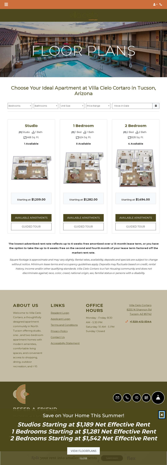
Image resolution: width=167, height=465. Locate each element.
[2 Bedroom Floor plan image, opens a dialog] (136, 168)
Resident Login (60, 312)
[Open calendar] (155, 106)
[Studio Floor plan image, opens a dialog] (31, 168)
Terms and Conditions (64, 325)
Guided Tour (37, 226)
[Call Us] (127, 397)
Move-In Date (121, 105)
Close (83, 458)
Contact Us (58, 337)
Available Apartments (33, 217)
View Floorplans (83, 450)
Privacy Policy (59, 331)
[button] (155, 4)
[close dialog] (162, 414)
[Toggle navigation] (6, 4)
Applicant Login (60, 318)
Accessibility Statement (65, 343)
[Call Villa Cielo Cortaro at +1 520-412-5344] (161, 4)
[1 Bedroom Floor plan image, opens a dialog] (83, 168)
